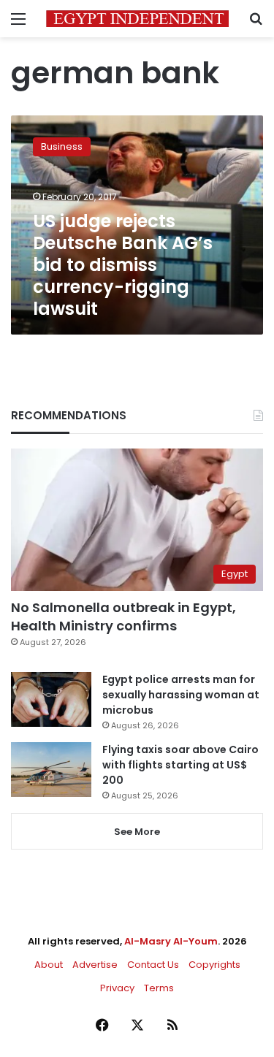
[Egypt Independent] (137, 18)
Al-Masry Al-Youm (171, 941)
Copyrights (214, 965)
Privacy (117, 988)
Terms (159, 988)
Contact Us (153, 965)
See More (137, 832)
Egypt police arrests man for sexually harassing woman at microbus (180, 694)
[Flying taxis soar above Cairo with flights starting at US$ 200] (51, 769)
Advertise (95, 965)
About (48, 965)
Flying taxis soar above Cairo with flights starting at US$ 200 (180, 764)
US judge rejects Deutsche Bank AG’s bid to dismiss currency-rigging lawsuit (123, 265)
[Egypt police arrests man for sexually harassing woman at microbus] (51, 699)
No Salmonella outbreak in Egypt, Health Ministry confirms (123, 616)
